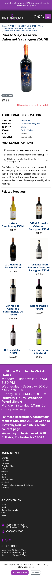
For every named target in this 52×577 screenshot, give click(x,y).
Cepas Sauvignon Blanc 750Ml (39, 351)
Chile (23, 127)
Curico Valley (27, 130)
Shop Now (31, 5)
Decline (35, 572)
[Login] (38, 16)
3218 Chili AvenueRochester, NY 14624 (17, 526)
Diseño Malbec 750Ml (39, 307)
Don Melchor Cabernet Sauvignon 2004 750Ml (13, 310)
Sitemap (5, 488)
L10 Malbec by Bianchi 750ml (13, 266)
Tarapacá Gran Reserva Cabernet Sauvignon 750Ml (39, 267)
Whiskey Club (7, 466)
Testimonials (7, 479)
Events (4, 458)
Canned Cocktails (9, 510)
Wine (3, 504)
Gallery (4, 471)
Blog (3, 477)
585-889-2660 (24, 421)
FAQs (3, 469)
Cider (3, 513)
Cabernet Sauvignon (30, 124)
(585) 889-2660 (14, 531)
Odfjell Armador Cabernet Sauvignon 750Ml (39, 226)
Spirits (4, 507)
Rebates (5, 463)
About (4, 474)
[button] (35, 16)
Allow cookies (20, 572)
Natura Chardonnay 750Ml (13, 225)
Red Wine (25, 120)
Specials (5, 460)
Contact (5, 482)
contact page (10, 429)
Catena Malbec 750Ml (13, 351)
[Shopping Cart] (42, 16)
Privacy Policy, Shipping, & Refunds (17, 485)
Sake (3, 515)
